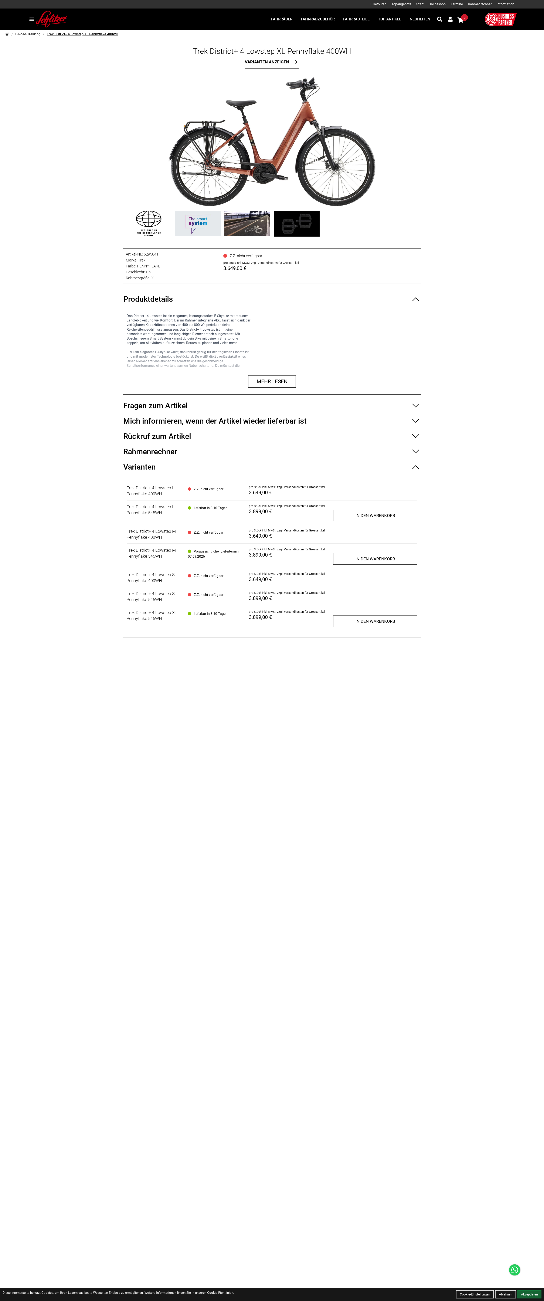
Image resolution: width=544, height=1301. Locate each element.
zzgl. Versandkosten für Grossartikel (275, 262)
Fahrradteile (356, 19)
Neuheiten (420, 19)
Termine (457, 4)
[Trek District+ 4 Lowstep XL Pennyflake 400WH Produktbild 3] (247, 224)
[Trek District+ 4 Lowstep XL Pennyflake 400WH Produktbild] (272, 141)
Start (420, 4)
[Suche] (440, 19)
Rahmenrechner (480, 4)
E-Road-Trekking (27, 34)
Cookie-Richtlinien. (220, 1293)
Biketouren (378, 4)
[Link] (31, 19)
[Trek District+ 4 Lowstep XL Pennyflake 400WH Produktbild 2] (198, 224)
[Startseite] (7, 34)
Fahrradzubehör (318, 19)
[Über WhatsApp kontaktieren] (514, 1269)
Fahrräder (281, 19)
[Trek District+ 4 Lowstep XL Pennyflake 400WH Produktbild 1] (149, 224)
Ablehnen (505, 1294)
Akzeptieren (529, 1294)
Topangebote (401, 4)
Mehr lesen (272, 381)
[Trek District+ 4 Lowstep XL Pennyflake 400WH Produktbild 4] (297, 224)
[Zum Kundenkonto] (450, 19)
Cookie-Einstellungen (475, 1294)
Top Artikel (389, 19)
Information (505, 4)
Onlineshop (437, 4)
